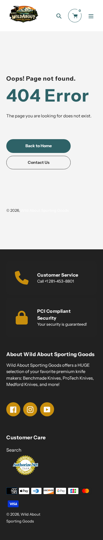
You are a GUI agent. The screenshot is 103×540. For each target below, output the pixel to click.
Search (13, 450)
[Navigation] (90, 15)
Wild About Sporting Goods (45, 210)
